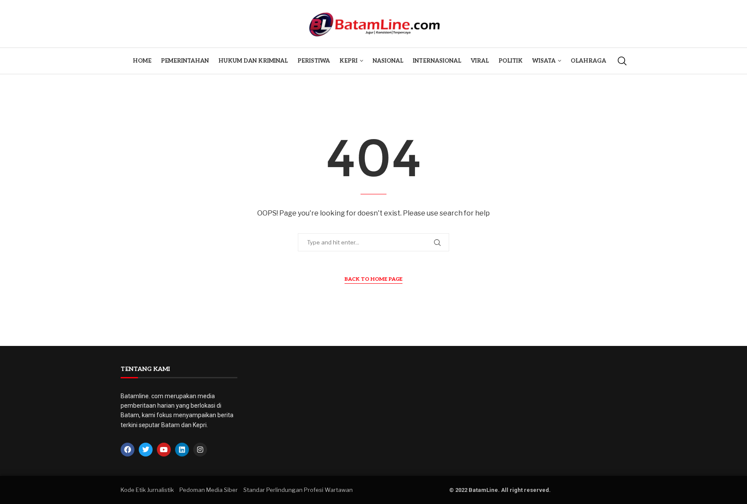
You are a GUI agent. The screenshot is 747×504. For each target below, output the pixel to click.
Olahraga (588, 60)
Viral (480, 60)
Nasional (388, 60)
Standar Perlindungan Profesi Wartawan (298, 489)
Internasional (437, 60)
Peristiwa (313, 60)
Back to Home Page (373, 279)
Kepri (348, 60)
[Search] (622, 61)
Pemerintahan (185, 60)
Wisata (543, 60)
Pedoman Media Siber (208, 489)
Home (142, 60)
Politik (510, 60)
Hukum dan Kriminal (253, 60)
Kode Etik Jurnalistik (147, 489)
